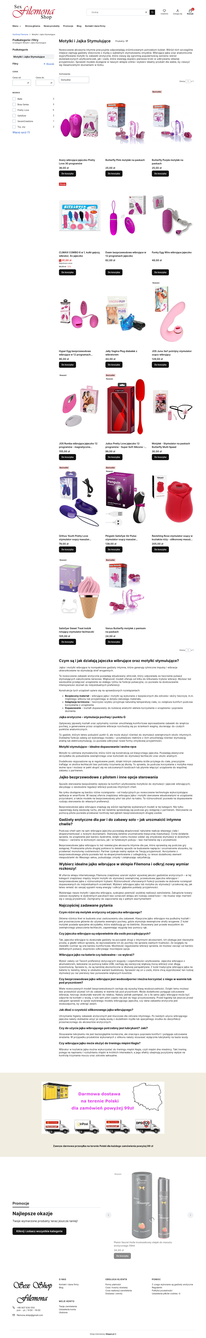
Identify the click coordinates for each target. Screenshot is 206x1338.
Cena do (40, 77)
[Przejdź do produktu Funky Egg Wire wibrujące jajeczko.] (172, 215)
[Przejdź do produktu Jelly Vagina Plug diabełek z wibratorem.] (126, 314)
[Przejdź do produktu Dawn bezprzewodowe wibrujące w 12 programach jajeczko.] (126, 215)
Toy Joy (21, 126)
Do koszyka (67, 173)
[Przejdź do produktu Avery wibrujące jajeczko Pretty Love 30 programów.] (80, 123)
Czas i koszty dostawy (116, 1287)
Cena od (17, 77)
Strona (182, 81)
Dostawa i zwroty (113, 1293)
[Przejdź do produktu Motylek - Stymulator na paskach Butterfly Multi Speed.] (172, 407)
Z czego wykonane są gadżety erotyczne (172, 1284)
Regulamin (157, 1287)
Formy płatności (113, 1284)
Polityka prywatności (162, 1290)
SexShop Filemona (20, 34)
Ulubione (63, 1312)
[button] (152, 12)
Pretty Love (23, 110)
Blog (61, 1287)
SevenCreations (25, 121)
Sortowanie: (65, 74)
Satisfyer (21, 115)
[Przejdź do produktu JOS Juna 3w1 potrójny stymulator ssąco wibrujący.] (172, 314)
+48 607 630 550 (26, 1307)
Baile (19, 99)
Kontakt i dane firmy (69, 1284)
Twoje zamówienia (68, 1306)
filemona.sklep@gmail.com (30, 1315)
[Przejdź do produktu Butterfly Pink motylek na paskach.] (126, 123)
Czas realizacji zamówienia (118, 1290)
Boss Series (23, 104)
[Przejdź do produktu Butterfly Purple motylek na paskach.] (172, 123)
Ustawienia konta (67, 1309)
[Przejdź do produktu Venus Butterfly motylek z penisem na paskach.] (126, 591)
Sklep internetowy (102, 1334)
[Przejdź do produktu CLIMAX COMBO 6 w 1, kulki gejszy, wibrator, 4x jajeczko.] (80, 215)
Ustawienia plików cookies (165, 1293)
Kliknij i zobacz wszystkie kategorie (39, 1231)
